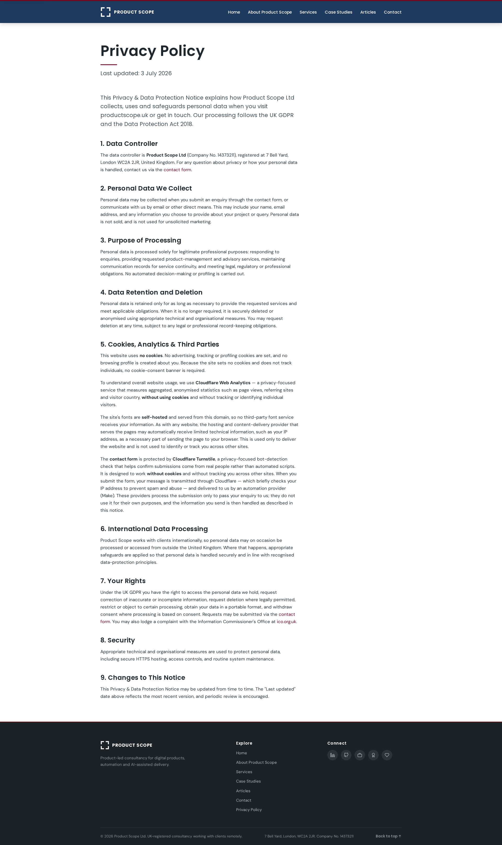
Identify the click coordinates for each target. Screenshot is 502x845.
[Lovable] (387, 755)
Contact (393, 12)
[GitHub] (346, 755)
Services (308, 12)
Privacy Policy (249, 809)
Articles (368, 12)
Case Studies (338, 12)
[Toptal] (360, 755)
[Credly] (373, 755)
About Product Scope (270, 12)
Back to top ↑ (389, 836)
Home (234, 12)
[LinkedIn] (332, 755)
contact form (177, 170)
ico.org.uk (286, 621)
